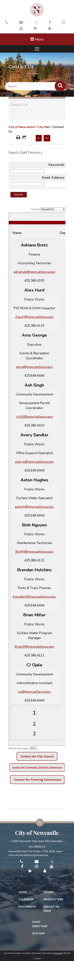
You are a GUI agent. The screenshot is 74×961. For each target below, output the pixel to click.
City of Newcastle (22, 127)
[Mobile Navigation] (37, 49)
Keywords (57, 164)
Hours (48, 892)
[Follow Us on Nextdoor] (35, 28)
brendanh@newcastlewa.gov (34, 596)
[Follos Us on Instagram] (63, 22)
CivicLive (58, 953)
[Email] (21, 22)
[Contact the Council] (37, 760)
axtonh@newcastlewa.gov (34, 506)
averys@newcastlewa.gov (34, 461)
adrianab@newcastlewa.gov (34, 272)
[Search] (60, 86)
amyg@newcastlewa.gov (34, 367)
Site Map (38, 933)
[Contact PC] (37, 784)
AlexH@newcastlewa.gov (34, 317)
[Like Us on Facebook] (49, 22)
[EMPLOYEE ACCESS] (49, 28)
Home (23, 892)
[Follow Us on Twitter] (36, 22)
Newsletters (53, 899)
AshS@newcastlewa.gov (34, 416)
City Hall (43, 127)
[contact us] (6, 22)
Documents (27, 907)
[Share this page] (24, 138)
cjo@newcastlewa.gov (34, 691)
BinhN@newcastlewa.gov (34, 551)
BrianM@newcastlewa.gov (34, 646)
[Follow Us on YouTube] (21, 28)
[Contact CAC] (37, 772)
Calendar (26, 899)
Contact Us (19, 105)
